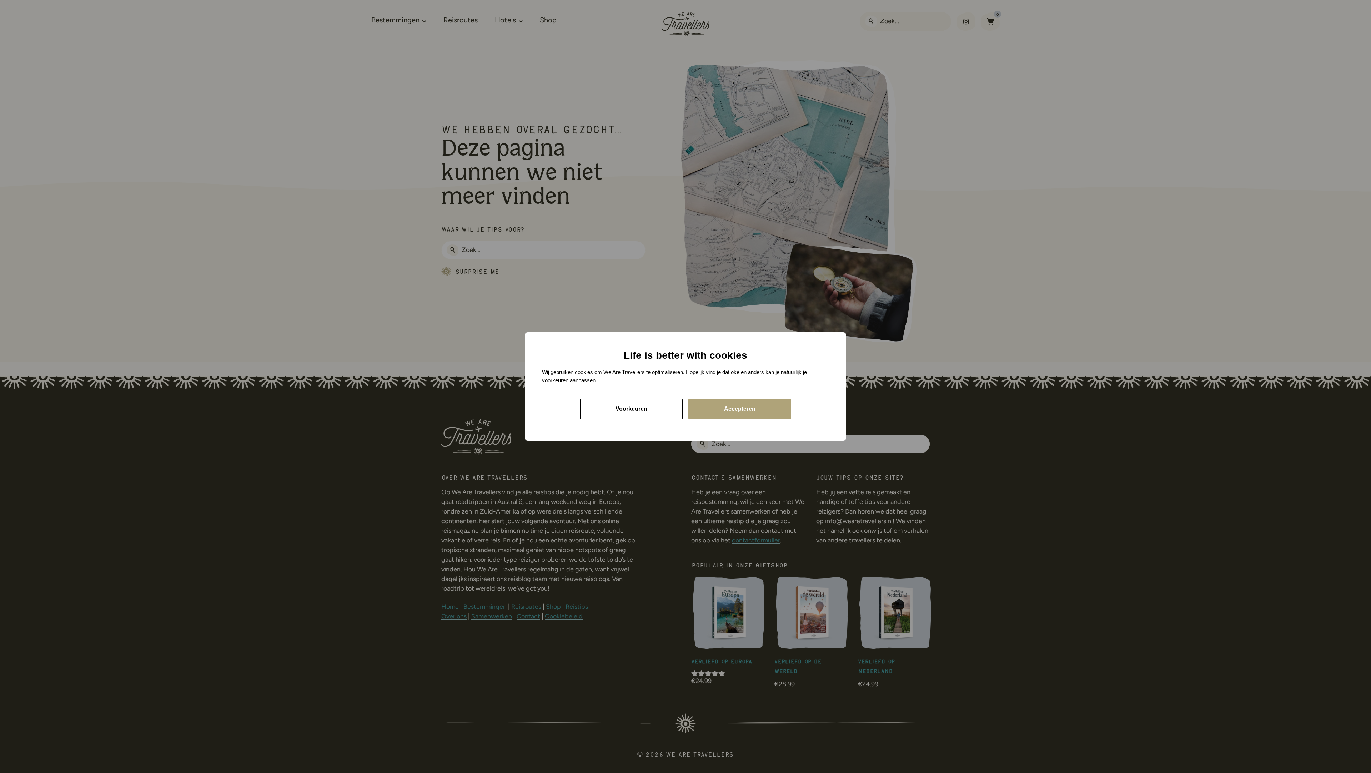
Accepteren (739, 409)
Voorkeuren (631, 409)
